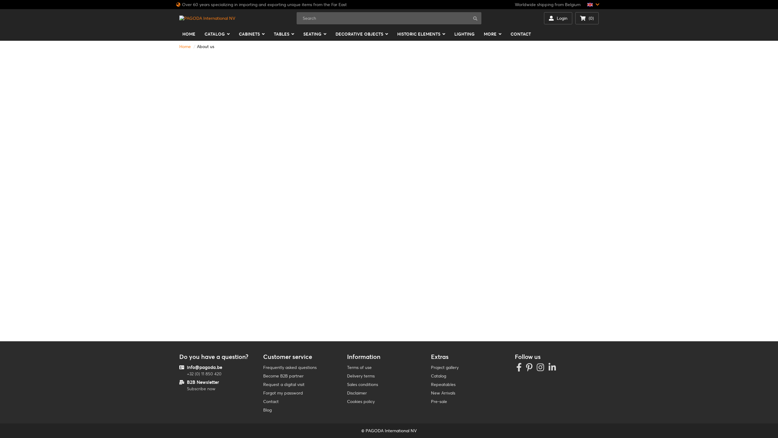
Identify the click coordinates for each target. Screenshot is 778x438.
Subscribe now (201, 388)
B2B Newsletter (203, 382)
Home (185, 46)
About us (205, 46)
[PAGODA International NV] (207, 18)
